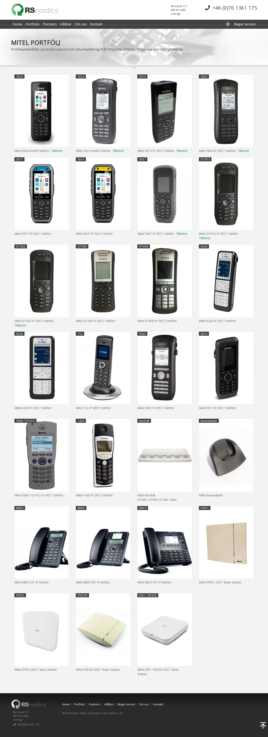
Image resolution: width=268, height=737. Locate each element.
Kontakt (96, 24)
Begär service (244, 24)
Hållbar (66, 24)
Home (17, 24)
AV (121, 713)
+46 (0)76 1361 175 (233, 7)
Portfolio (33, 24)
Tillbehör (57, 151)
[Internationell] (228, 24)
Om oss (81, 24)
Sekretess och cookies (102, 713)
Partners (50, 24)
